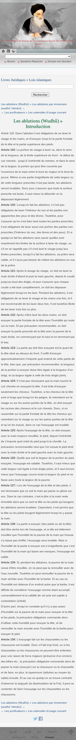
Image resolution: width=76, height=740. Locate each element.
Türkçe (35, 737)
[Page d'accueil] (3, 51)
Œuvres (11, 61)
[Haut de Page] (71, 732)
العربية (13, 731)
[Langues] (13, 51)
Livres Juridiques (13, 80)
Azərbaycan (18, 737)
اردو (39, 731)
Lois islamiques (40, 80)
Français (49, 737)
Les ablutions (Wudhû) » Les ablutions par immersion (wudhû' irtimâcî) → (34, 106)
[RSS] (8, 51)
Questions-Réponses (31, 61)
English (52, 731)
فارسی (27, 731)
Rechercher (40, 94)
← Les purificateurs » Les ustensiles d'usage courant (33, 112)
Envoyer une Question (59, 61)
